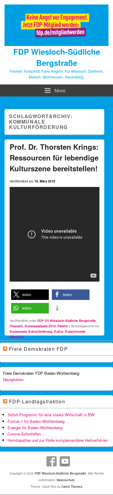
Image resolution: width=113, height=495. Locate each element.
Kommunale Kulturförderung (31, 331)
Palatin (63, 326)
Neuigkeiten (13, 379)
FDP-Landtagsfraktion (37, 401)
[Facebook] (51, 461)
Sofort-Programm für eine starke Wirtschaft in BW (51, 414)
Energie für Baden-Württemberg (35, 427)
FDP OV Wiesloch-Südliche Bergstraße (66, 320)
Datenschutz (66, 480)
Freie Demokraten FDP (38, 348)
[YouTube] (65, 461)
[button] (30, 294)
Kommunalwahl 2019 (40, 326)
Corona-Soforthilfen (24, 434)
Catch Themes (72, 486)
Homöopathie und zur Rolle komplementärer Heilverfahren (58, 440)
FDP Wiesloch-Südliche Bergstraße (56, 57)
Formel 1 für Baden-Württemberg (36, 421)
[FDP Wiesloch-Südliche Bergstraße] (56, 44)
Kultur (58, 331)
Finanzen (16, 326)
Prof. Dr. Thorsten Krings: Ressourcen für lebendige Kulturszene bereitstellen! (54, 157)
